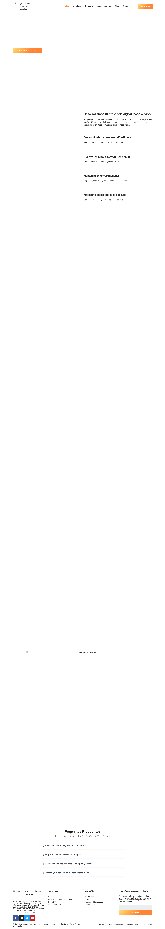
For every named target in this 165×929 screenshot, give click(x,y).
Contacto (127, 6)
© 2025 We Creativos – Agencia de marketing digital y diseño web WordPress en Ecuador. (46, 925)
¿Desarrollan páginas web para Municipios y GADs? (67, 863)
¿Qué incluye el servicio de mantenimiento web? (66, 873)
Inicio (67, 6)
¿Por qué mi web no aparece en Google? (62, 854)
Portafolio (89, 6)
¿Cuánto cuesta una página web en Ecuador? (64, 845)
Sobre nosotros (104, 6)
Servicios (77, 6)
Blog (117, 6)
